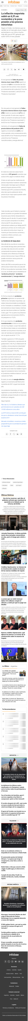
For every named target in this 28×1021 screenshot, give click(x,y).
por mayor (18, 485)
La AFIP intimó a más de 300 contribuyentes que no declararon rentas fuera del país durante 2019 (14, 415)
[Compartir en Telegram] (18, 69)
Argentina (6, 995)
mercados (4, 485)
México (16, 973)
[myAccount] (25, 2)
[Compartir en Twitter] (11, 69)
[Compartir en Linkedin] (15, 69)
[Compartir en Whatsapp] (4, 69)
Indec (11, 485)
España (19, 969)
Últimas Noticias (16, 977)
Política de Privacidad (20, 1007)
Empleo (17, 986)
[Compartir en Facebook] (8, 69)
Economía (4, 10)
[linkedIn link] (22, 961)
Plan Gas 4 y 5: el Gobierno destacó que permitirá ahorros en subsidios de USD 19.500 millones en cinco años (13, 407)
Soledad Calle (9, 6)
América (9, 969)
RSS (23, 977)
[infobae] (14, 2)
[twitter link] (9, 961)
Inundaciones (23, 6)
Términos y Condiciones (8, 1007)
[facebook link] (5, 961)
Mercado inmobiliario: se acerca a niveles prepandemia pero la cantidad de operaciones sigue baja (14, 423)
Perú (21, 973)
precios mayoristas (17, 482)
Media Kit (16, 999)
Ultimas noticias (6, 482)
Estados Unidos (10, 973)
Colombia (14, 969)
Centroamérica (7, 977)
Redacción (11, 986)
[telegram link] (19, 961)
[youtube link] (15, 961)
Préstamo (16, 6)
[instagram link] (12, 961)
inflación (4, 488)
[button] (2, 2)
